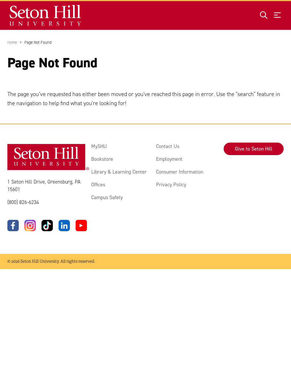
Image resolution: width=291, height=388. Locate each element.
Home (12, 42)
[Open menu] (277, 15)
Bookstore (102, 159)
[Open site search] (263, 15)
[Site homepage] (46, 15)
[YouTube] (81, 225)
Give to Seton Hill (253, 148)
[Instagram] (30, 225)
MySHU (99, 146)
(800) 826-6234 (23, 202)
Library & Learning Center (119, 171)
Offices (98, 184)
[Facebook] (13, 225)
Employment (169, 159)
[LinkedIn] (64, 225)
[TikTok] (47, 225)
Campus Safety (107, 197)
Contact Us (167, 146)
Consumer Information (179, 171)
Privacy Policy (171, 184)
